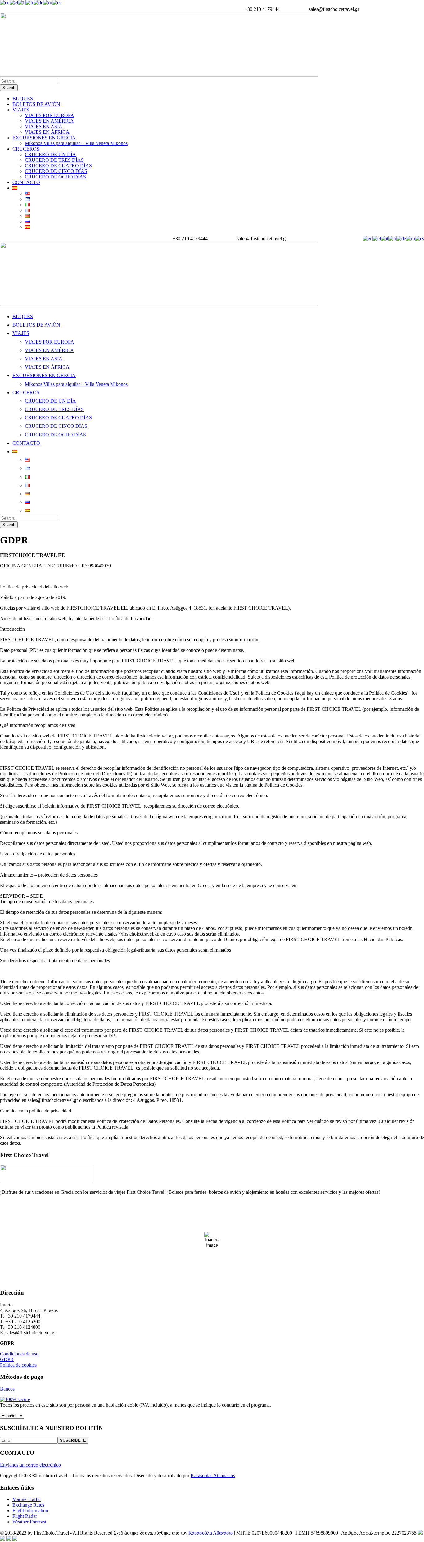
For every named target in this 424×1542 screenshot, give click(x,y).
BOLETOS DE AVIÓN (36, 104)
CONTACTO (26, 182)
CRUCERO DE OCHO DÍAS (55, 176)
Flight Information (30, 1510)
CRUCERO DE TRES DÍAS (54, 160)
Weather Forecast (29, 1521)
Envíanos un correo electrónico (30, 1465)
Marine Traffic (26, 1499)
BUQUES (22, 98)
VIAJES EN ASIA (43, 126)
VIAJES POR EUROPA (49, 115)
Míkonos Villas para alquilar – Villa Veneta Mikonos (76, 143)
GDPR (7, 1359)
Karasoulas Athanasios (213, 1475)
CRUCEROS (25, 148)
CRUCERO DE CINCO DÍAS (56, 171)
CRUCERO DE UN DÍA (50, 154)
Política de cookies (18, 1365)
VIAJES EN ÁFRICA (47, 132)
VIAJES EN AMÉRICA (49, 121)
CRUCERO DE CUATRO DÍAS (58, 165)
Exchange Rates (28, 1505)
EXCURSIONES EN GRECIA (44, 137)
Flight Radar (24, 1516)
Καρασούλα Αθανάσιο (211, 1532)
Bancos (7, 1388)
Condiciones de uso (19, 1353)
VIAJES (20, 109)
